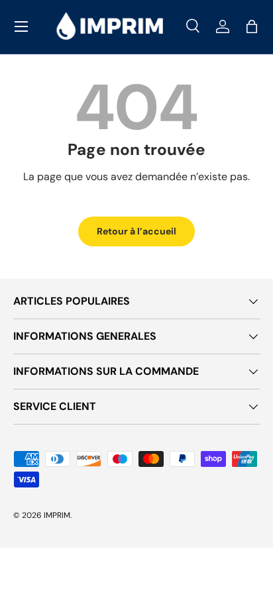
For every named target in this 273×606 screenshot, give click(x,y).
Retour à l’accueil (136, 231)
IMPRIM (57, 515)
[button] (251, 26)
